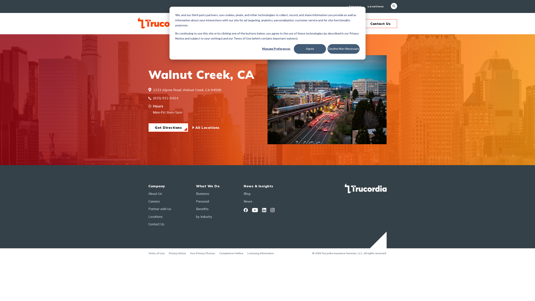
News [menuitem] (248, 201)
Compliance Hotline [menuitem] (231, 253)
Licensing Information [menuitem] (260, 253)
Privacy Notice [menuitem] (177, 253)
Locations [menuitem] (376, 6)
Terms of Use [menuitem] (156, 253)
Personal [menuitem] (202, 201)
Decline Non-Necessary (343, 48)
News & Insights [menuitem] (258, 186)
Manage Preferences (276, 48)
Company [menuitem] (156, 186)
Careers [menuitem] (355, 6)
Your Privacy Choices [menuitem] (202, 253)
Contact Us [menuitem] (156, 224)
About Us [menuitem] (155, 194)
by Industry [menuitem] (204, 217)
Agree (310, 48)
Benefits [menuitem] (202, 209)
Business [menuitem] (202, 194)
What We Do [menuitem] (207, 186)
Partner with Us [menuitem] (159, 209)
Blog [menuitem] (247, 194)
